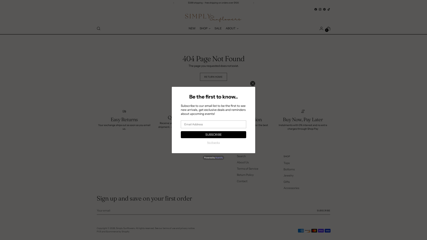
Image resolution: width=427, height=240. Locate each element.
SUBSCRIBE (213, 134)
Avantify (219, 157)
